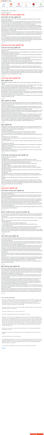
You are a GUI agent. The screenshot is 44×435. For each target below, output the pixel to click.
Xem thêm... (4, 348)
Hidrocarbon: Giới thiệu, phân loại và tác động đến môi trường (16, 314)
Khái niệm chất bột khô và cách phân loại (11, 336)
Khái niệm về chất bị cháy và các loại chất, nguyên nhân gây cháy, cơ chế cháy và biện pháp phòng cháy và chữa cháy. (21, 308)
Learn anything (5, 10)
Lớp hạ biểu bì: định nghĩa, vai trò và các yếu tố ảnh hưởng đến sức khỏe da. (19, 345)
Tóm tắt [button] (3, 42)
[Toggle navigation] (43, 1)
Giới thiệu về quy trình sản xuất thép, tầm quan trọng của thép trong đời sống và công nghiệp (21, 333)
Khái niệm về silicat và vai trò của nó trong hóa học (13, 311)
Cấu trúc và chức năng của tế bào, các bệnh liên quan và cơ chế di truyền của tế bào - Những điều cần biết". (21, 329)
